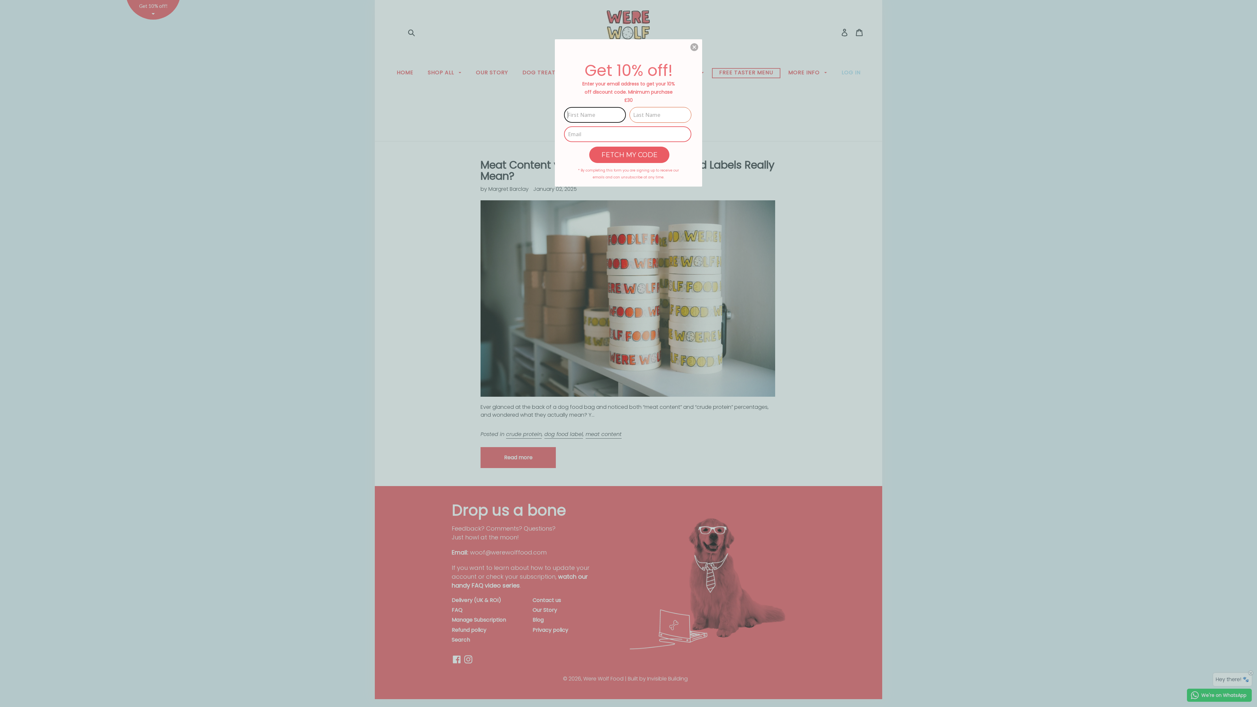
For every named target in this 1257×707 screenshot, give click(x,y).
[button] (694, 47)
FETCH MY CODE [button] (629, 155)
